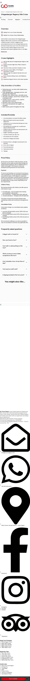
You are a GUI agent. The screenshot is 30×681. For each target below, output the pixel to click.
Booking (3, 19)
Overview (10, 19)
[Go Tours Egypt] (15, 6)
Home (2, 11)
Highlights (17, 19)
